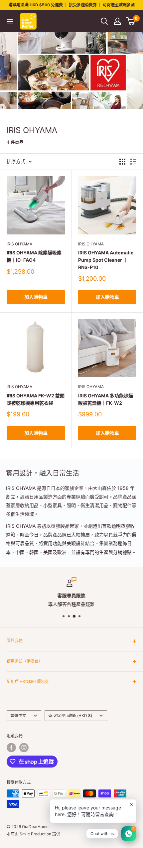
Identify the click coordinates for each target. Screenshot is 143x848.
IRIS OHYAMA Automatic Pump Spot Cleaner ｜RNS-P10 (105, 260)
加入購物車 (36, 297)
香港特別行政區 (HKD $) (70, 715)
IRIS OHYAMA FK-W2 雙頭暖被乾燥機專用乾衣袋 (36, 399)
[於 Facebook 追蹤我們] (11, 747)
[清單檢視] (133, 162)
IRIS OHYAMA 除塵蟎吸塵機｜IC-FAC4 (34, 256)
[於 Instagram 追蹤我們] (24, 747)
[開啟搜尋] (104, 21)
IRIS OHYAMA (19, 243)
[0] (131, 21)
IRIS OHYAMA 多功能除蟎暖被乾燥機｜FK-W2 (105, 399)
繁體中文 (18, 715)
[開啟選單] (10, 21)
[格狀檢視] (122, 162)
